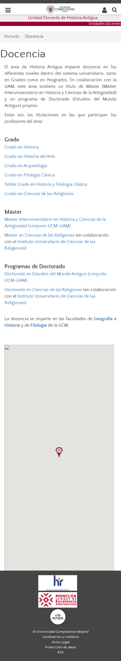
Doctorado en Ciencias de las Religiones (43, 289)
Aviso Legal (61, 642)
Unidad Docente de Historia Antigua (63, 17)
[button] (59, 452)
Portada (11, 36)
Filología (38, 325)
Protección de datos (60, 647)
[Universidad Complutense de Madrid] (60, 8)
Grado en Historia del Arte (30, 156)
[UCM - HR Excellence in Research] (57, 582)
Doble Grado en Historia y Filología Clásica (46, 184)
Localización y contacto (60, 637)
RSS (60, 652)
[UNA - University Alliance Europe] (58, 616)
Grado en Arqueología (26, 165)
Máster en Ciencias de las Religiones (40, 235)
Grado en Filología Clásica (30, 175)
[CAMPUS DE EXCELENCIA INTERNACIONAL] (57, 599)
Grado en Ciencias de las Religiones (39, 193)
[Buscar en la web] (114, 9)
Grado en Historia (22, 147)
